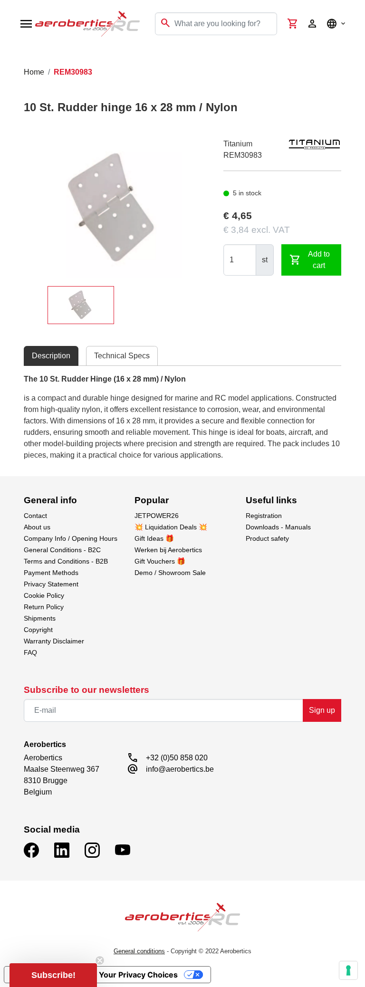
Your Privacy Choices (138, 974)
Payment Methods (51, 572)
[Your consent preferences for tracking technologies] (348, 970)
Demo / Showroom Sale (170, 572)
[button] (53, 975)
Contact (35, 515)
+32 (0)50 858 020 (177, 758)
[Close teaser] (100, 960)
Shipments (40, 618)
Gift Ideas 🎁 (154, 538)
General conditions (139, 951)
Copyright (38, 629)
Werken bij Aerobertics (168, 550)
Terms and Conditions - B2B (66, 561)
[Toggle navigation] (13, 57)
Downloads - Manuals (278, 527)
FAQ (30, 652)
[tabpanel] (182, 417)
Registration (264, 515)
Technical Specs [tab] (122, 356)
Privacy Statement (51, 584)
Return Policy (44, 607)
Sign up (322, 710)
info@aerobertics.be (180, 769)
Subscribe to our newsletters (86, 690)
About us (37, 527)
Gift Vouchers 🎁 (159, 561)
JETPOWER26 (156, 515)
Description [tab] (51, 356)
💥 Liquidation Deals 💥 (170, 527)
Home (34, 72)
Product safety (267, 538)
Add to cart (309, 259)
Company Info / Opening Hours (70, 538)
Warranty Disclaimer (54, 641)
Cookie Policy (44, 595)
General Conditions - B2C (62, 550)
